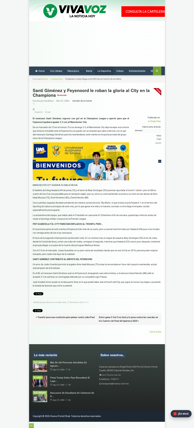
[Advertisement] (97, 43)
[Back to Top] (31, 425)
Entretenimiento (137, 71)
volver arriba (155, 331)
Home (41, 71)
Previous (34, 161)
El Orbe (37, 378)
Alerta (89, 71)
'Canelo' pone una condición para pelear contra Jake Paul (66, 317)
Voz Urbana (56, 71)
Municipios (73, 71)
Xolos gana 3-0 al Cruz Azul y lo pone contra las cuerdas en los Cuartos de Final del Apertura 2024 (128, 319)
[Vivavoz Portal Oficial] (75, 11)
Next (159, 161)
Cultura (120, 71)
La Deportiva (104, 71)
